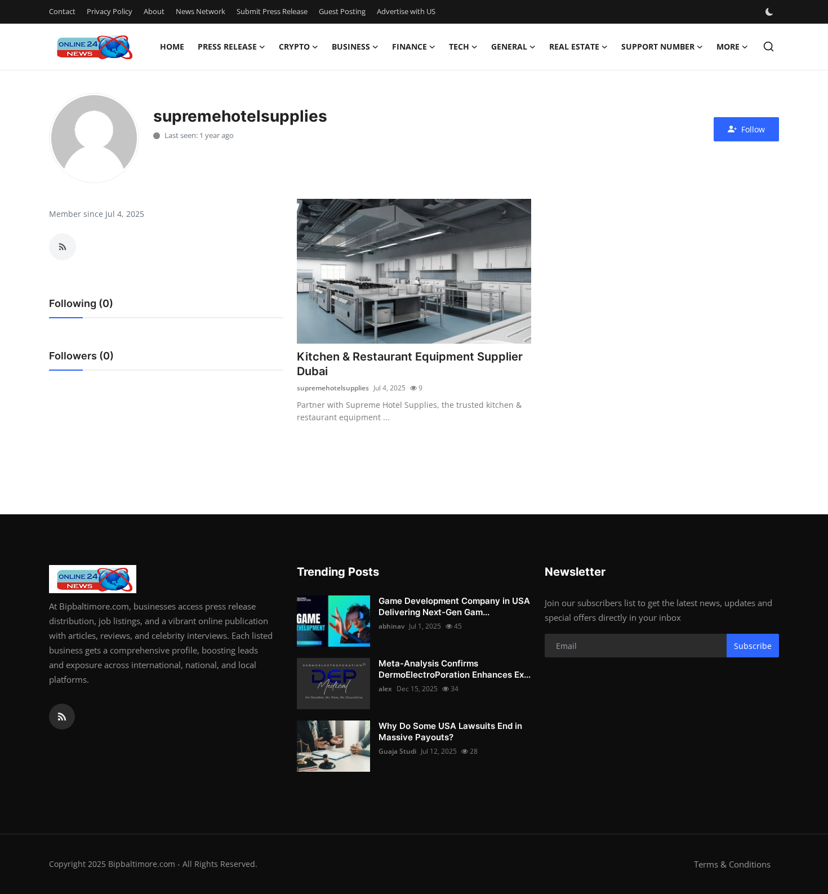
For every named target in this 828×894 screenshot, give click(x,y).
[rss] (62, 717)
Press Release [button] (227, 46)
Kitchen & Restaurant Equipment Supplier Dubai (410, 364)
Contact (62, 11)
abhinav (391, 626)
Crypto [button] (294, 46)
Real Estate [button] (574, 46)
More (728, 46)
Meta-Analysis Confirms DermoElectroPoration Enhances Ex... (455, 669)
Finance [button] (409, 46)
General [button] (509, 46)
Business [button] (351, 46)
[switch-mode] (770, 12)
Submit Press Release (272, 11)
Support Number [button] (658, 46)
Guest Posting (342, 11)
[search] (768, 46)
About (154, 11)
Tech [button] (459, 46)
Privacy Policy (109, 11)
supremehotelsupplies (333, 388)
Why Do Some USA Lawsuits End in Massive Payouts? (450, 731)
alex (385, 688)
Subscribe (753, 646)
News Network (200, 11)
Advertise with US (406, 11)
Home (172, 46)
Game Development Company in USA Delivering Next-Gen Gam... (454, 606)
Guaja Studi (397, 751)
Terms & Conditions (732, 864)
